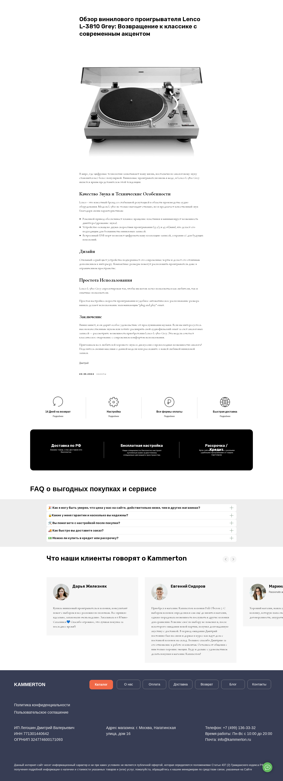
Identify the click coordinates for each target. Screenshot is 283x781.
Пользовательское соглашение (41, 712)
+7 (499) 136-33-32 (239, 728)
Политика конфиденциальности (42, 705)
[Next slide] (233, 559)
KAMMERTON (29, 684)
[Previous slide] (226, 559)
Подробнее (58, 416)
